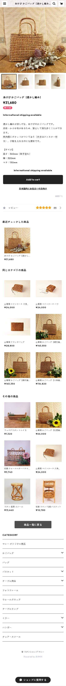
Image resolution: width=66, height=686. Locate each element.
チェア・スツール (11, 636)
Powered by (30, 657)
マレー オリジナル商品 (14, 544)
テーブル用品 (9, 581)
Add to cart (33, 179)
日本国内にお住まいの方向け (33, 188)
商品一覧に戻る (33, 524)
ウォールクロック (11, 599)
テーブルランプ (10, 609)
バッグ (5, 562)
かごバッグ (8, 553)
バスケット (8, 571)
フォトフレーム (10, 590)
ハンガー (7, 627)
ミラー (5, 618)
